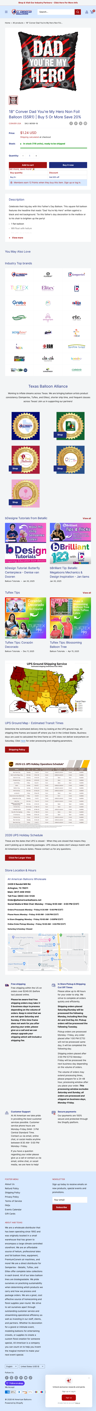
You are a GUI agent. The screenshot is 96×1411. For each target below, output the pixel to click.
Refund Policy (12, 1188)
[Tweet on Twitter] (80, 123)
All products (18, 23)
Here (23, 741)
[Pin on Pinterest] (76, 123)
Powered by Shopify (14, 1403)
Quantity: (14, 155)
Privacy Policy (12, 1197)
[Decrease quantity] (23, 155)
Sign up (68, 182)
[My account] (87, 12)
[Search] (78, 12)
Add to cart (28, 165)
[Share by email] (85, 123)
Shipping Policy (17, 749)
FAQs (7, 1205)
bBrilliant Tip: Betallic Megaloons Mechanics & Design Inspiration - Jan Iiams (69, 572)
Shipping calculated (29, 137)
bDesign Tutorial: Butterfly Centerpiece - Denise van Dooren (22, 572)
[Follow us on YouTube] (26, 1377)
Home (7, 23)
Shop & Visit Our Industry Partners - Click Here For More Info (48, 2)
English (9, 1366)
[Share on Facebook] (71, 123)
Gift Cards (10, 1213)
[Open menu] (6, 12)
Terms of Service (13, 1201)
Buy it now (68, 165)
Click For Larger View (20, 857)
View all (87, 518)
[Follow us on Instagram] (16, 1377)
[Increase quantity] (36, 155)
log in (77, 182)
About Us (9, 1184)
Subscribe (61, 1207)
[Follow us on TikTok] (30, 1377)
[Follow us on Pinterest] (21, 1377)
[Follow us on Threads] (11, 1377)
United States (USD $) (30, 1366)
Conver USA (15, 123)
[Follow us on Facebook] (6, 1377)
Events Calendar (13, 1209)
